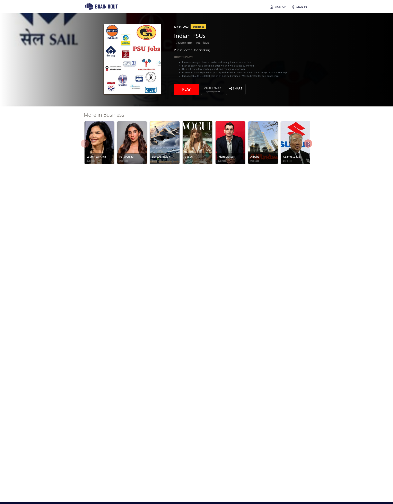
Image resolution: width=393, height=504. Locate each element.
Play (186, 89)
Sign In (301, 6)
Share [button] (237, 88)
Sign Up (280, 6)
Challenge (212, 89)
